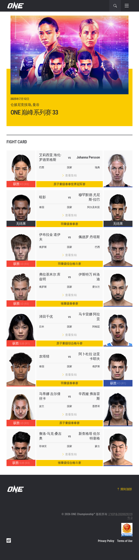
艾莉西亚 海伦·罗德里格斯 (50, 157)
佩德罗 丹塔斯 (89, 237)
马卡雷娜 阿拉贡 (89, 316)
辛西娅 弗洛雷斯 (89, 396)
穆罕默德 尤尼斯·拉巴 (89, 197)
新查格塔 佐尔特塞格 (89, 436)
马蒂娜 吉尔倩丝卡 (49, 396)
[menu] (126, 5)
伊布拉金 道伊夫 (49, 237)
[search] (115, 6)
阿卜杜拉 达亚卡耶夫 (89, 356)
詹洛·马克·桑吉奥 (50, 436)
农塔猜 (44, 356)
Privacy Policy (106, 541)
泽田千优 (46, 316)
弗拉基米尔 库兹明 (49, 276)
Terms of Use (124, 541)
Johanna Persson (88, 157)
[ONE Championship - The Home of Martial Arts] (15, 5)
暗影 (42, 197)
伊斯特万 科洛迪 (89, 276)
